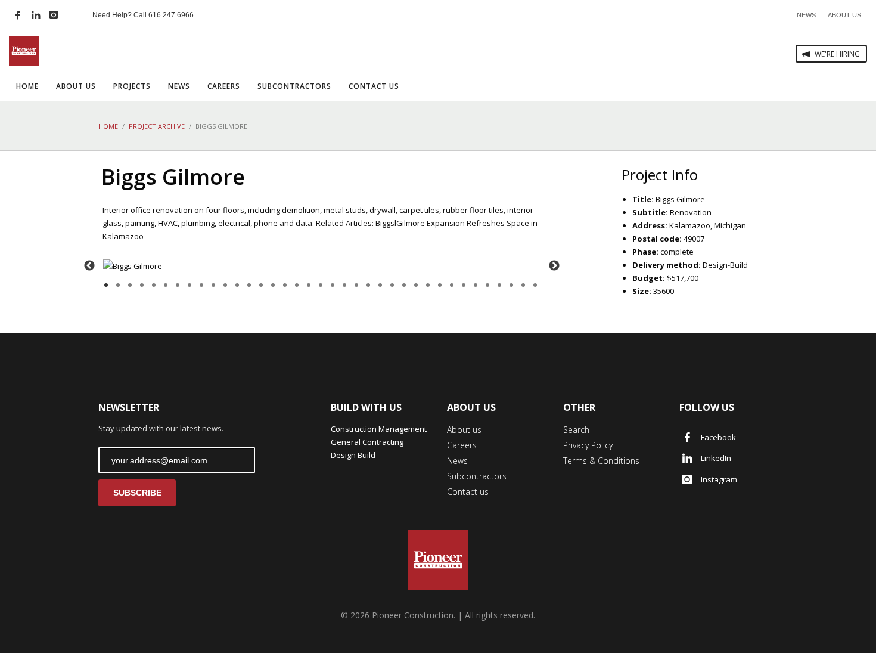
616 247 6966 (171, 15)
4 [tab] (142, 285)
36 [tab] (523, 285)
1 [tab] (106, 285)
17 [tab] (297, 285)
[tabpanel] (321, 266)
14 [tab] (261, 285)
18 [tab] (308, 285)
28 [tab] (428, 285)
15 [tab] (273, 285)
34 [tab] (499, 285)
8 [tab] (189, 285)
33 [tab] (487, 285)
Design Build (353, 455)
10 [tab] (213, 285)
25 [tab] (392, 285)
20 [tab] (332, 285)
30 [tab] (451, 285)
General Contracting (367, 442)
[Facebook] (18, 15)
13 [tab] (249, 285)
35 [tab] (511, 285)
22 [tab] (356, 285)
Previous (89, 266)
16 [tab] (285, 285)
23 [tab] (368, 285)
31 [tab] (463, 285)
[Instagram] (54, 15)
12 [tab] (237, 285)
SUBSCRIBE (137, 492)
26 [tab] (404, 285)
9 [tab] (201, 285)
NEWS (806, 14)
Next (554, 266)
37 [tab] (535, 285)
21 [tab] (344, 285)
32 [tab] (475, 285)
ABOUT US (844, 14)
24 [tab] (380, 285)
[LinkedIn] (36, 15)
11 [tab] (225, 285)
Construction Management (379, 428)
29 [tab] (440, 285)
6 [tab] (165, 285)
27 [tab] (416, 285)
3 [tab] (130, 285)
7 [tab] (177, 285)
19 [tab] (320, 285)
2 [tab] (118, 285)
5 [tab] (154, 285)
